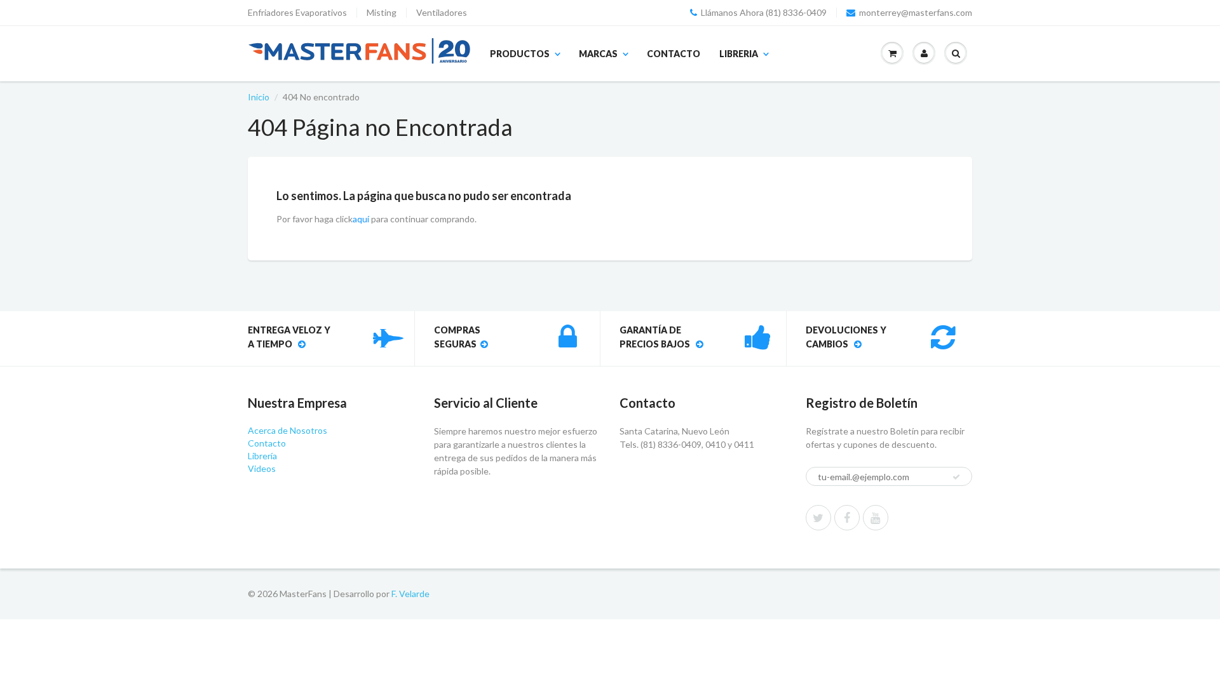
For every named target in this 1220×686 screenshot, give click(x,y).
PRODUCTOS (520, 53)
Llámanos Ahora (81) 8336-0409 (764, 13)
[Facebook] (847, 517)
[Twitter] (818, 517)
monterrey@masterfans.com (915, 13)
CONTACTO (673, 53)
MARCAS (598, 53)
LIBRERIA (738, 53)
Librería (262, 455)
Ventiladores (441, 13)
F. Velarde (410, 593)
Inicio (258, 96)
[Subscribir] (956, 477)
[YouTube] (875, 517)
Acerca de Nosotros (287, 430)
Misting (381, 13)
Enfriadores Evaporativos (297, 13)
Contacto (267, 443)
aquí (361, 218)
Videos (262, 468)
